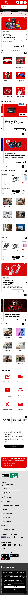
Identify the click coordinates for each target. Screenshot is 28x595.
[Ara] (3, 6)
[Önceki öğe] (23, 134)
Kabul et (14, 446)
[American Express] (15, 545)
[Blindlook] (5, 475)
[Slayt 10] (1, 52)
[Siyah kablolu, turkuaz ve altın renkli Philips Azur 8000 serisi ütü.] (6, 245)
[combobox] (15, 7)
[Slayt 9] (19, 50)
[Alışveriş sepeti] (25, 2)
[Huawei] (5, 558)
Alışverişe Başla (18, 46)
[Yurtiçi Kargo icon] (15, 537)
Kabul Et (16, 190)
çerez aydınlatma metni (19, 583)
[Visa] (3, 545)
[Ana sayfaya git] (9, 2)
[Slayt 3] (6, 166)
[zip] (3, 548)
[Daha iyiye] (14, 475)
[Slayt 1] (2, 50)
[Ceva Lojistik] (3, 537)
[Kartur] (9, 537)
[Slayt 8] (17, 50)
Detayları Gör (20, 320)
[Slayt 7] (15, 50)
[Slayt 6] (13, 50)
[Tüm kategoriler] (2, 2)
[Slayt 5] (11, 50)
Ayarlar (14, 589)
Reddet (14, 592)
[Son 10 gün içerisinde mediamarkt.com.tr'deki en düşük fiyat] (10, 189)
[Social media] (2, 497)
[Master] (9, 545)
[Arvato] (21, 537)
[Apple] (5, 555)
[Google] (14, 555)
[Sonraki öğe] (25, 53)
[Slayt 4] (9, 50)
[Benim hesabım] (17, 2)
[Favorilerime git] (21, 2)
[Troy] (21, 545)
